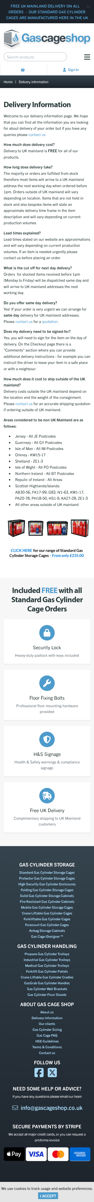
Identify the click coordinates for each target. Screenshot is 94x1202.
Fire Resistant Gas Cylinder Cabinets (47, 901)
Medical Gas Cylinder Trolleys (47, 965)
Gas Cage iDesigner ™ (47, 936)
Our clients (47, 1023)
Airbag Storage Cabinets (47, 930)
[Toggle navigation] (87, 57)
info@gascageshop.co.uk (52, 1107)
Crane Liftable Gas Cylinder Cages (47, 913)
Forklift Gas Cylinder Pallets (47, 971)
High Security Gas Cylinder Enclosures (47, 884)
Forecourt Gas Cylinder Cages (47, 924)
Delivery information (33, 82)
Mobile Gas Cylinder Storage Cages (47, 907)
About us (47, 1012)
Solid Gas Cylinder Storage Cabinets (47, 895)
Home (8, 82)
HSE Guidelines (47, 1041)
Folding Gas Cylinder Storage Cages (47, 890)
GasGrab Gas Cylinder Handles (47, 983)
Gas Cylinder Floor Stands (47, 994)
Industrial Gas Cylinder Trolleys (47, 959)
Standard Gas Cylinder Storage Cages (47, 872)
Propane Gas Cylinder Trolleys (47, 954)
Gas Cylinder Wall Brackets (47, 988)
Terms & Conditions (47, 1047)
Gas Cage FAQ (47, 1035)
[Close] (88, 5)
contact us (37, 134)
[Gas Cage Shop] (47, 36)
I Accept (48, 1195)
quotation (50, 321)
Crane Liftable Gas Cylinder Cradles (47, 977)
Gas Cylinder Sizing (47, 1029)
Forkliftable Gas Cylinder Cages (47, 919)
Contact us (47, 1052)
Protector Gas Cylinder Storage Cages (47, 878)
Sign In (73, 69)
